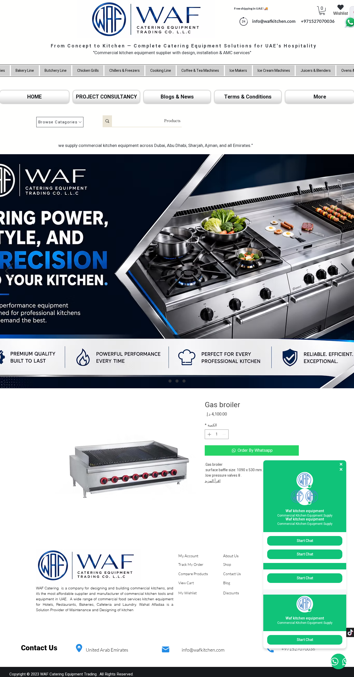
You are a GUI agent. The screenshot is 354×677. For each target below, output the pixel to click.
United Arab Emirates (107, 650)
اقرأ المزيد (213, 481)
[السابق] (9, 271)
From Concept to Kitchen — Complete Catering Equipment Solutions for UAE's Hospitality (184, 46)
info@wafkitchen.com (203, 650)
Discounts (231, 593)
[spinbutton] (216, 434)
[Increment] (209, 434)
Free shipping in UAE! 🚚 (251, 8)
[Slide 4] (170, 381)
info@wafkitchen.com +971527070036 (292, 21)
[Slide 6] (184, 381)
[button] (322, 10)
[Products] (107, 121)
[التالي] (345, 271)
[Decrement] (224, 434)
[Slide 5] (177, 381)
